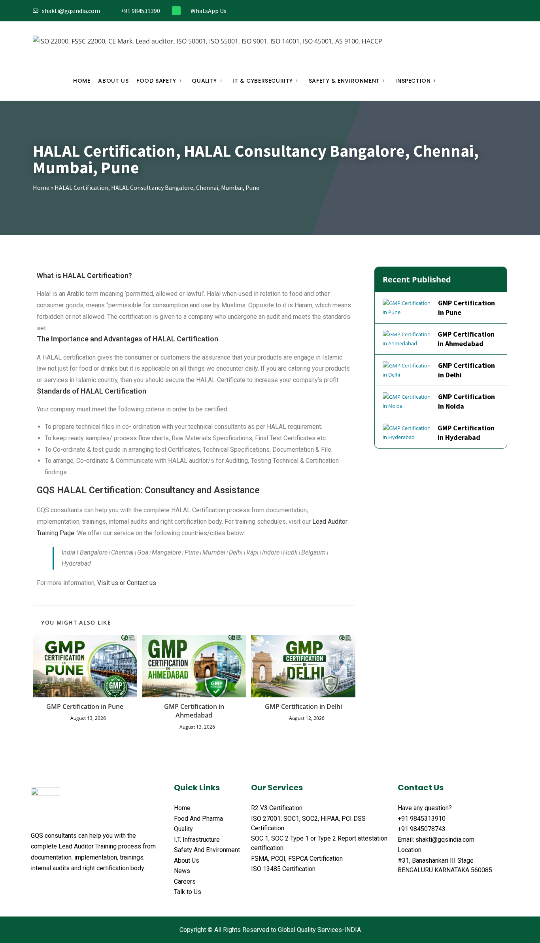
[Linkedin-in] (491, 11)
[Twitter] (465, 11)
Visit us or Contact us (126, 583)
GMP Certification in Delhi (303, 706)
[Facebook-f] (452, 11)
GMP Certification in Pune (84, 706)
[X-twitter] (50, 888)
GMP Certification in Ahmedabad (194, 711)
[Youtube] (504, 11)
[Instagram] (478, 11)
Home (41, 187)
